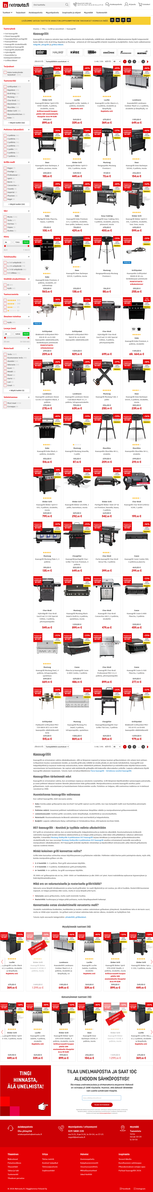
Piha (44, 29)
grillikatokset (81, 917)
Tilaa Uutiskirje (102, 1105)
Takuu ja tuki (13, 1170)
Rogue (11, 168)
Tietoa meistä (48, 1159)
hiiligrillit (36, 44)
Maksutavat (13, 1159)
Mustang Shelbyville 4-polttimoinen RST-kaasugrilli (72, 837)
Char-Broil (13, 100)
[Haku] (67, 5)
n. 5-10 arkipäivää (16, 269)
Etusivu (36, 29)
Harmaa (11, 224)
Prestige (11, 171)
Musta (12, 217)
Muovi (10, 375)
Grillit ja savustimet (56, 29)
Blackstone (13, 104)
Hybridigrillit (10, 52)
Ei (9, 285)
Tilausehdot (13, 1167)
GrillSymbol (13, 86)
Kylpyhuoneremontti (89, 1163)
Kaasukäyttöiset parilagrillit (16, 39)
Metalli (11, 371)
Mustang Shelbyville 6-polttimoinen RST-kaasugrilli (82, 840)
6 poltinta (12, 146)
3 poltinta (12, 139)
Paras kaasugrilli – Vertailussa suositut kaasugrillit (111, 771)
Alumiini (12, 361)
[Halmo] (58, 52)
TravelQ (11, 189)
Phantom (12, 196)
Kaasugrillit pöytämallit (14, 50)
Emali (10, 385)
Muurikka (12, 107)
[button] (16, 123)
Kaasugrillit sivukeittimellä (16, 44)
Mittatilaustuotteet (88, 1170)
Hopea (11, 227)
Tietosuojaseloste (50, 1167)
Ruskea (11, 231)
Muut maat (13, 403)
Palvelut (84, 1154)
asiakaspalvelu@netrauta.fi (30, 1134)
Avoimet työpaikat (50, 1163)
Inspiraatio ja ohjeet (71, 12)
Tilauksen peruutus (16, 1178)
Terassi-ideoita (125, 1159)
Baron (10, 182)
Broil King (13, 93)
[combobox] (51, 5)
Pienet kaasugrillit (12, 36)
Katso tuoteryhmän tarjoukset (15, 73)
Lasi (10, 382)
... (138, 61)
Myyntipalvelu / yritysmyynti (82, 1126)
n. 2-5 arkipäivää (16, 266)
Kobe (10, 118)
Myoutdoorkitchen (15, 114)
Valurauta (12, 364)
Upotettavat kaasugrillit (14, 47)
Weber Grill (13, 111)
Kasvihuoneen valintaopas (130, 1163)
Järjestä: (39, 61)
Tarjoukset (20, 12)
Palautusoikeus (14, 1163)
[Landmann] (126, 52)
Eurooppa (12, 406)
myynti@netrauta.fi (76, 1137)
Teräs (11, 220)
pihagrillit (45, 44)
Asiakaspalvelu (36, 12)
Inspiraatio (124, 1154)
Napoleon (12, 90)
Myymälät (88, 12)
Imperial (11, 192)
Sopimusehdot (48, 1170)
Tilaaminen (13, 1154)
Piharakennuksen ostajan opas (132, 1167)
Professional (13, 175)
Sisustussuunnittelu (89, 1167)
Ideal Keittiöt (86, 1174)
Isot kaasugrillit (11, 33)
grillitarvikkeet (57, 44)
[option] (46, 268)
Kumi (10, 368)
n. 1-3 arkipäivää (16, 262)
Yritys (45, 1154)
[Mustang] (143, 52)
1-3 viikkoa (13, 273)
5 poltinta (12, 153)
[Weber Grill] (41, 52)
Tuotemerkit (101, 12)
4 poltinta (12, 135)
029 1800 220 (76, 1131)
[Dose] (92, 52)
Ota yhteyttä (25, 1131)
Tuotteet (6, 12)
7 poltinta (12, 156)
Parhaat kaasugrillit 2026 (130, 1170)
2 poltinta (12, 142)
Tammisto (135, 1131)
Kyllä (11, 288)
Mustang (12, 97)
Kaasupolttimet (11, 41)
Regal (10, 199)
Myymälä (134, 1126)
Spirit (10, 178)
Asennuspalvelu (87, 1159)
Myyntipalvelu (52, 12)
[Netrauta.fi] (16, 5)
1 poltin (12, 149)
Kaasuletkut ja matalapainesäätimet (12, 56)
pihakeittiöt (70, 917)
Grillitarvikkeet (11, 60)
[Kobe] (75, 52)
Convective (13, 185)
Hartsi (10, 378)
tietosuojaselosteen (105, 1113)
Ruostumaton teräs (16, 358)
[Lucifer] (109, 52)
